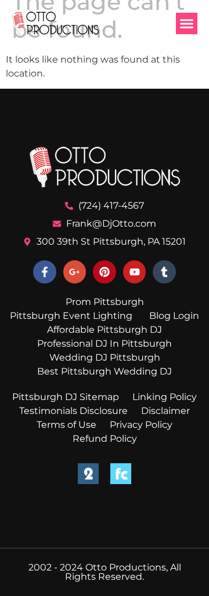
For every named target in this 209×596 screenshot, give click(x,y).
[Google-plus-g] (75, 272)
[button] (187, 24)
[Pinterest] (104, 272)
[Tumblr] (164, 272)
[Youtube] (134, 272)
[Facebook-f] (44, 272)
